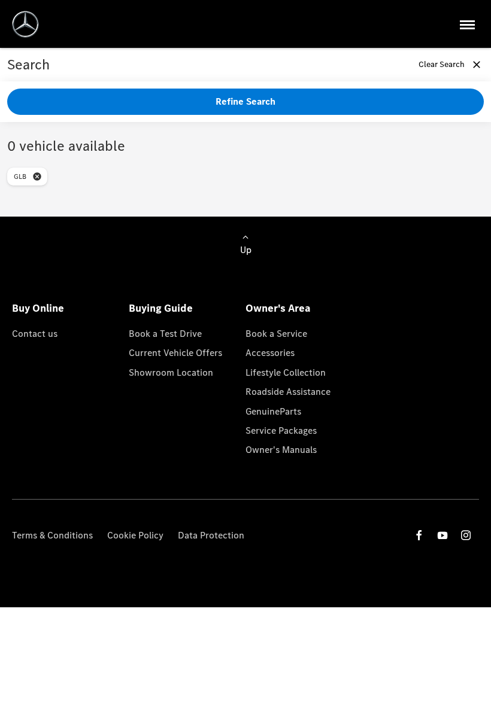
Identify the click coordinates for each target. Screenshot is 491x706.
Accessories (270, 352)
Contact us (34, 333)
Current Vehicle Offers (175, 352)
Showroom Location (171, 372)
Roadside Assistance (288, 391)
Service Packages (281, 430)
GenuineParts (273, 411)
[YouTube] (442, 535)
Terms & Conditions (52, 535)
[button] (37, 176)
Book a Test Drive (165, 333)
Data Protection (211, 535)
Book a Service (276, 333)
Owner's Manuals (281, 449)
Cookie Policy (135, 535)
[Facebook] (419, 535)
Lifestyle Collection (286, 372)
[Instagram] (466, 535)
